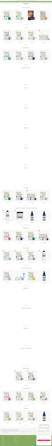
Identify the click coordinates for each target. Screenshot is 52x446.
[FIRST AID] (8, 276)
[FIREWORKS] (32, 15)
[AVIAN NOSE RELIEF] (20, 35)
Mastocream (20, 222)
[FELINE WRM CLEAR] (20, 176)
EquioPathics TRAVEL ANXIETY (20, 162)
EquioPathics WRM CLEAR (8, 162)
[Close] (50, 423)
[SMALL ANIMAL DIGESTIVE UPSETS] (32, 136)
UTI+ (7, 242)
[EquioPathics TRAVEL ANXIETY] (20, 156)
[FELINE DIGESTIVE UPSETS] (8, 136)
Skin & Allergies (32, 82)
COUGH (8, 62)
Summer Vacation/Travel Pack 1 (32, 202)
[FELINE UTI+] (20, 55)
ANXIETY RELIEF (8, 202)
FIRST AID (8, 282)
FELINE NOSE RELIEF (44, 62)
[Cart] (48, 3)
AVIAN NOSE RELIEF (20, 42)
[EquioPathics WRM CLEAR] (8, 156)
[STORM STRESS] (44, 15)
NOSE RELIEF (44, 302)
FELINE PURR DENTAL (32, 122)
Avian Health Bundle (44, 42)
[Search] (47, 3)
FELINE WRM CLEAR (20, 182)
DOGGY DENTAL (20, 122)
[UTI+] (8, 236)
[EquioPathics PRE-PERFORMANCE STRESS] (32, 156)
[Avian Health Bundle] (44, 35)
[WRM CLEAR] (8, 416)
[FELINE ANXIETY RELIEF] (20, 15)
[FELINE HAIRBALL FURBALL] (44, 136)
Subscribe (43, 440)
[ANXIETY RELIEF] (8, 15)
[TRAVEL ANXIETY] (8, 95)
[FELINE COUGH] (8, 176)
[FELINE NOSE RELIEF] (44, 55)
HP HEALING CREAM (20, 282)
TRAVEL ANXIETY (8, 102)
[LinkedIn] (30, 438)
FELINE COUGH (8, 182)
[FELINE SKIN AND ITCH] (20, 356)
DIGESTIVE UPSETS (32, 62)
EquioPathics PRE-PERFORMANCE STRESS (32, 162)
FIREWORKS (44, 102)
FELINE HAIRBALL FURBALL (44, 142)
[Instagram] (28, 438)
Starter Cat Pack (19, 82)
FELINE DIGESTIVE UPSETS (8, 142)
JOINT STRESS (32, 282)
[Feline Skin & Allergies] (44, 75)
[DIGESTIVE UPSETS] (32, 55)
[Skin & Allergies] (32, 75)
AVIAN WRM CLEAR (32, 42)
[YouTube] (29, 438)
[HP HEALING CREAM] (20, 276)
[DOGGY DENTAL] (20, 116)
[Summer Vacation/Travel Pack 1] (32, 196)
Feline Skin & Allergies (44, 82)
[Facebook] (26, 438)
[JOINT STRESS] (32, 276)
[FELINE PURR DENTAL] (32, 116)
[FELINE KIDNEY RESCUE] (8, 336)
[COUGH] (8, 55)
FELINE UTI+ (20, 62)
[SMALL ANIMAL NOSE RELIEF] (32, 256)
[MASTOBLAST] (8, 216)
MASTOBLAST (7, 222)
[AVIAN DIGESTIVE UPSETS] (8, 35)
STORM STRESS (32, 102)
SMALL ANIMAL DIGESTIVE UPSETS (32, 142)
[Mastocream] (20, 216)
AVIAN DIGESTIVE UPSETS (8, 42)
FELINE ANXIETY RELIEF (44, 202)
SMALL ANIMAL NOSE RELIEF (32, 262)
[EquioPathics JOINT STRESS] (44, 156)
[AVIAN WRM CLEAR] (32, 35)
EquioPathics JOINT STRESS (44, 162)
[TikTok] (32, 438)
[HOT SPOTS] (32, 356)
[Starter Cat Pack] (20, 75)
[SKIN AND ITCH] (8, 356)
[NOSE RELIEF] (44, 296)
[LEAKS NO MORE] (44, 336)
